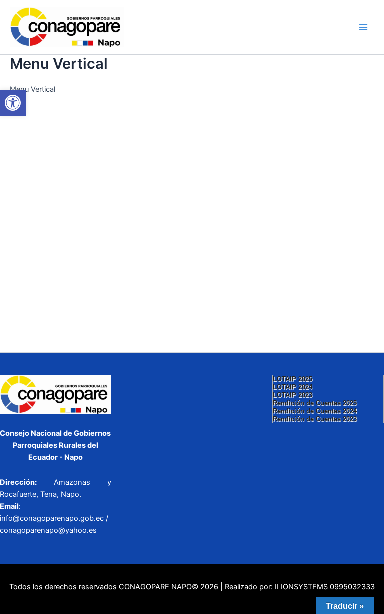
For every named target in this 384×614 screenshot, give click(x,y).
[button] (13, 103)
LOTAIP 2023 (292, 395)
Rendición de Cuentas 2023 (315, 419)
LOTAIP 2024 (292, 387)
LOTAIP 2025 (292, 379)
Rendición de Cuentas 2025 (315, 403)
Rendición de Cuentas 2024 (315, 411)
